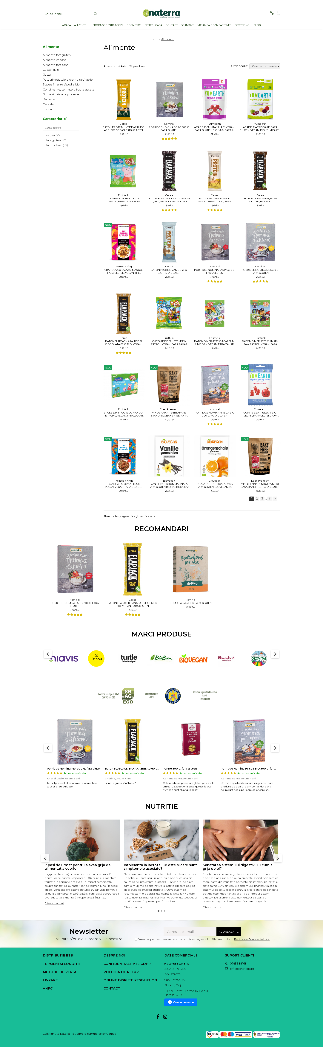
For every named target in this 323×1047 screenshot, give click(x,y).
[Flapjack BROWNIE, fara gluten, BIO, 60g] (260, 171)
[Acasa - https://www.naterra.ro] (161, 14)
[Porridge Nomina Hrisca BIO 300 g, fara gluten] (215, 385)
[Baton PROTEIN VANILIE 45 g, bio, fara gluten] (169, 242)
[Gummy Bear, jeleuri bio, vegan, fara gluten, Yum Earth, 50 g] (260, 385)
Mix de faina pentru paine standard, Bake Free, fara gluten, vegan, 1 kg (169, 414)
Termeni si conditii (61, 964)
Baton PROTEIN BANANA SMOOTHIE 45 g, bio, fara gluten (214, 200)
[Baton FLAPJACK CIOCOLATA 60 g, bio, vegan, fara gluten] (169, 171)
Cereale (48, 104)
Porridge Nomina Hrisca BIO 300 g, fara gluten (214, 414)
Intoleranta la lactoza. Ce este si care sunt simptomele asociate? (160, 867)
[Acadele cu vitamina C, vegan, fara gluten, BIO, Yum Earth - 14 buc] (215, 99)
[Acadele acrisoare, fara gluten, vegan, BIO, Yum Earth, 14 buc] (260, 99)
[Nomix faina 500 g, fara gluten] (190, 569)
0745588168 (238, 963)
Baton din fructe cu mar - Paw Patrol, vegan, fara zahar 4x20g (260, 343)
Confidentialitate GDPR (127, 964)
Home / (155, 39)
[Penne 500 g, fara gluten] (190, 741)
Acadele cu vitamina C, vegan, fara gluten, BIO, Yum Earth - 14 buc (214, 129)
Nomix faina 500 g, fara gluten (191, 602)
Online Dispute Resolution (130, 980)
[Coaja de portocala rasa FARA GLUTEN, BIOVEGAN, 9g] (215, 456)
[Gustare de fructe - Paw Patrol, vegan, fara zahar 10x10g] (169, 313)
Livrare (50, 980)
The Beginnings (123, 266)
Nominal (169, 123)
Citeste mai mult (54, 903)
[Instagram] (165, 1017)
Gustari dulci (51, 69)
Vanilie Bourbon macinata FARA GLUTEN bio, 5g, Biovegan (169, 485)
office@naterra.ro (241, 968)
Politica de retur (121, 972)
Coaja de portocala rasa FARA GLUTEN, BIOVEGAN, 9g (214, 485)
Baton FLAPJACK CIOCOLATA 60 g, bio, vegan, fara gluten (169, 200)
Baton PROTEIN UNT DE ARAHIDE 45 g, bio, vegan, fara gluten (123, 129)
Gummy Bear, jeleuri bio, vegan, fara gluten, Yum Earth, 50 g (260, 414)
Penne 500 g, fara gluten (180, 768)
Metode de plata (59, 972)
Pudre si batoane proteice (61, 94)
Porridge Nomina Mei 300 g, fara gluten (260, 271)
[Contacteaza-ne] (272, 13)
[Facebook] (158, 1017)
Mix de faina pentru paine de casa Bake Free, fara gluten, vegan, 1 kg (260, 485)
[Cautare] (95, 14)
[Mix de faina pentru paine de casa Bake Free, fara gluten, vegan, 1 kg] (260, 456)
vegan (50, 135)
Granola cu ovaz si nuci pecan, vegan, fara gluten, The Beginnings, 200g (123, 485)
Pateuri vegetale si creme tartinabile (68, 79)
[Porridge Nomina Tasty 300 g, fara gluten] (215, 242)
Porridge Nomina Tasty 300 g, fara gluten (214, 271)
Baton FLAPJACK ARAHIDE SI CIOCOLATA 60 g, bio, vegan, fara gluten (123, 343)
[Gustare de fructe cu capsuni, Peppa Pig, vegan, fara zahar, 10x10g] (123, 171)
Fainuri (47, 109)
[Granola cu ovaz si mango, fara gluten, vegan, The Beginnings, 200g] (123, 242)
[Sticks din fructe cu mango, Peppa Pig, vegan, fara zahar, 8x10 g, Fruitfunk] (123, 385)
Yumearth (215, 123)
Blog (257, 25)
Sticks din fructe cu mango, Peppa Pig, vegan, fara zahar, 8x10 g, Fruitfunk (123, 414)
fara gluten (53, 140)
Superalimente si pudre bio (61, 84)
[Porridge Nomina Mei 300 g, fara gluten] (260, 242)
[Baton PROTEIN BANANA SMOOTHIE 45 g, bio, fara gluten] (215, 171)
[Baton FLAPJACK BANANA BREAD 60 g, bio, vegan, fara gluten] (132, 569)
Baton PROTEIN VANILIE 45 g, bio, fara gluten (169, 271)
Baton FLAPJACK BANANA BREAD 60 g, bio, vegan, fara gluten (132, 604)
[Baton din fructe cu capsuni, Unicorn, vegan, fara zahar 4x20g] (215, 313)
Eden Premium (169, 409)
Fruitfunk (123, 195)
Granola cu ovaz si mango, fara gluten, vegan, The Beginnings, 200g (123, 271)
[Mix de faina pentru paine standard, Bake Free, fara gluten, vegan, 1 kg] (169, 385)
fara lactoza (54, 145)
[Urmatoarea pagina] (275, 499)
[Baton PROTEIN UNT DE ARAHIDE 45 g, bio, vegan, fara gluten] (123, 99)
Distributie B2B (58, 955)
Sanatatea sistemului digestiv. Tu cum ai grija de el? (238, 867)
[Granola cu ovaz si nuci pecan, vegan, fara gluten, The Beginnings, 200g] (123, 456)
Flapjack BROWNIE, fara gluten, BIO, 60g (260, 200)
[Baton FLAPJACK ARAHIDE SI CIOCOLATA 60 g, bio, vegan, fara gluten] (123, 313)
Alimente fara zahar (56, 65)
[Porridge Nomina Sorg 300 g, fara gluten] (169, 99)
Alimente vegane (55, 60)
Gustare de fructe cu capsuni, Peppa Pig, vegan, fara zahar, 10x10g (123, 200)
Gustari (47, 74)
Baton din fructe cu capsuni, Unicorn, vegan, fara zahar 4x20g (214, 343)
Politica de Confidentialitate (252, 939)
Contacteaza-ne (183, 1002)
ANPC (48, 988)
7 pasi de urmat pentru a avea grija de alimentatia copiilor (78, 867)
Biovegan (169, 480)
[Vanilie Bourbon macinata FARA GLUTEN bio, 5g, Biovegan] (169, 456)
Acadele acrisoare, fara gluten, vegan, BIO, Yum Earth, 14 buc (260, 129)
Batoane (49, 99)
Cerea (123, 123)
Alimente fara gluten (57, 55)
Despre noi (114, 955)
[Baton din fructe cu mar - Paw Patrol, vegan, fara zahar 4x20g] (260, 313)
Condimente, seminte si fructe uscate (68, 89)
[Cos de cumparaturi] (278, 13)
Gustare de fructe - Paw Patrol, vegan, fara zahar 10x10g (169, 343)
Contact (112, 988)
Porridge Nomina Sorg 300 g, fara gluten (169, 129)
